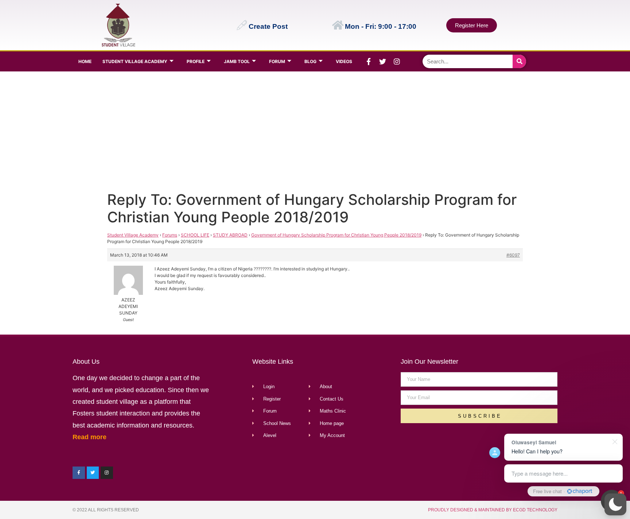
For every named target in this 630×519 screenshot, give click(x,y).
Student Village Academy (134, 61)
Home (85, 61)
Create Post (268, 26)
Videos (344, 61)
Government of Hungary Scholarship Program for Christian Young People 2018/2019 (336, 235)
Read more (89, 437)
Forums (169, 235)
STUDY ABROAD (230, 235)
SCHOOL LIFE (195, 235)
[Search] (519, 61)
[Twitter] (383, 62)
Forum (277, 61)
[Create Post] (242, 25)
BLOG (310, 61)
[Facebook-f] (369, 62)
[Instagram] (397, 62)
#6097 (513, 255)
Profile (196, 61)
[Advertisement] (313, 130)
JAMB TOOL (237, 61)
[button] (615, 504)
